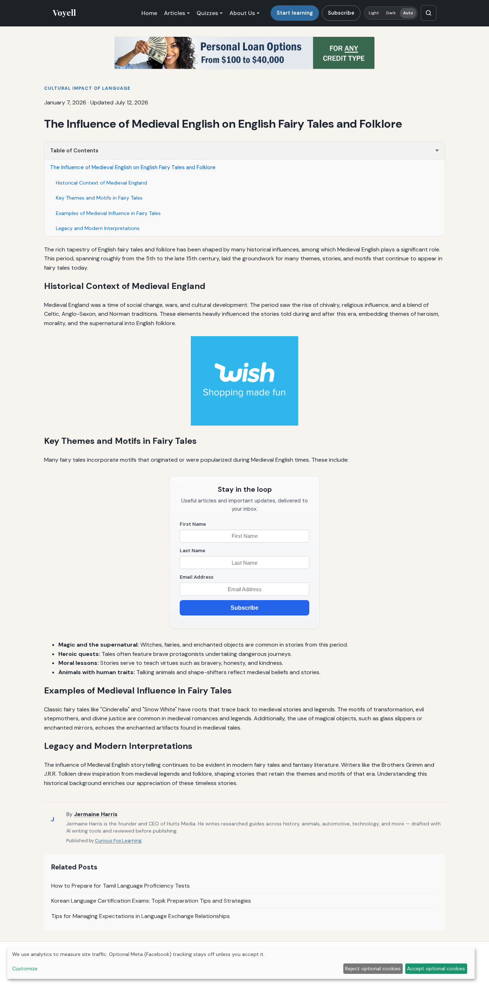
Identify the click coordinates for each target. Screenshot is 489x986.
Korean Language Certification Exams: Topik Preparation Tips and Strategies (151, 900)
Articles (174, 13)
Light (374, 13)
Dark (391, 13)
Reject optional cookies (373, 968)
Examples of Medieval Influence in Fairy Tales (108, 213)
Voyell (64, 12)
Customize (25, 968)
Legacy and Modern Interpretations (98, 228)
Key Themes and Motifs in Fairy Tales (99, 198)
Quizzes (207, 13)
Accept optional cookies (436, 968)
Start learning (295, 12)
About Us (242, 13)
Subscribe (341, 12)
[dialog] (241, 963)
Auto (408, 13)
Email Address (196, 577)
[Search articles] (428, 13)
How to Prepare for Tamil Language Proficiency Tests (120, 885)
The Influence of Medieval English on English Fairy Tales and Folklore (133, 167)
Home (149, 13)
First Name (193, 524)
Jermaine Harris (95, 814)
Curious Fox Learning (118, 841)
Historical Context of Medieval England (101, 183)
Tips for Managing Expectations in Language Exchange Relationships (140, 916)
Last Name (192, 551)
